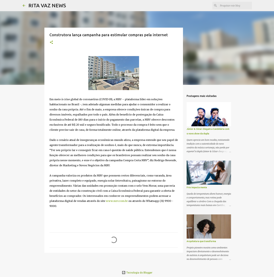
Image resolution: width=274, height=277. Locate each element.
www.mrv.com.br (117, 201)
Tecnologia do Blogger (139, 272)
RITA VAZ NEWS (47, 5)
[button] (51, 42)
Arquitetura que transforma (201, 241)
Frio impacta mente (197, 187)
